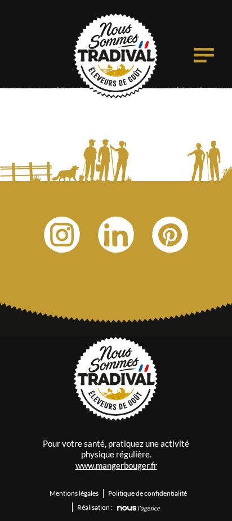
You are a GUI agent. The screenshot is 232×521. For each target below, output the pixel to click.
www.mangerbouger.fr (116, 465)
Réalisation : (95, 507)
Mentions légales (74, 493)
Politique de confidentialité (147, 493)
